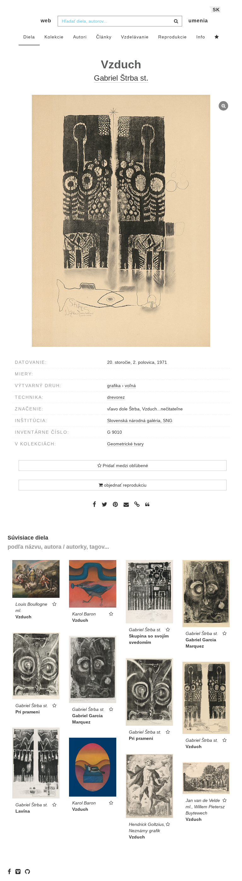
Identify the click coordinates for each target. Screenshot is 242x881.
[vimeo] (19, 871)
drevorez (116, 397)
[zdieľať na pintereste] (115, 504)
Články (104, 36)
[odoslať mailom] (126, 505)
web (46, 20)
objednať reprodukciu (125, 485)
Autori (80, 36)
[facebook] (11, 871)
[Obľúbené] (217, 37)
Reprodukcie (172, 36)
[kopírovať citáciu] (147, 504)
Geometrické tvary (125, 443)
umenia (198, 20)
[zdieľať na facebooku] (94, 504)
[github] (29, 871)
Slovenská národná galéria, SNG (139, 420)
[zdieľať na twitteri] (104, 504)
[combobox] (120, 21)
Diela (29, 36)
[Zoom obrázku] (121, 221)
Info (200, 36)
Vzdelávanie (135, 36)
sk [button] (216, 9)
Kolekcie (54, 36)
